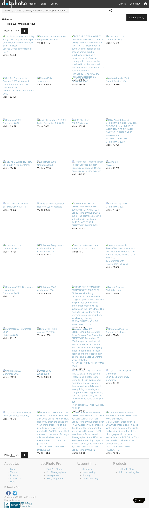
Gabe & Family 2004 (116, 81)
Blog (12, 469)
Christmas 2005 (114, 39)
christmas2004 (10, 335)
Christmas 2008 (45, 165)
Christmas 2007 (80, 81)
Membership (89, 472)
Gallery (54, 3)
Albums (33, 3)
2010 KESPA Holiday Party (16, 165)
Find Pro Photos (54, 469)
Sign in (122, 3)
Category (7, 19)
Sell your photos (54, 478)
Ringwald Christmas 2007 (50, 39)
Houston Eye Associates (49, 206)
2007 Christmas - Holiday (16, 415)
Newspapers (52, 475)
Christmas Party (45, 251)
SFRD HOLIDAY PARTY (14, 206)
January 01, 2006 (46, 332)
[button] (145, 4)
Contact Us (16, 478)
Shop (43, 3)
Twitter (15, 493)
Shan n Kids (43, 81)
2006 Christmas (80, 123)
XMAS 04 (111, 165)
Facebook (8, 493)
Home (7, 10)
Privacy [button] (14, 475)
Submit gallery (136, 17)
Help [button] (12, 481)
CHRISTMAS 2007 (115, 206)
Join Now (135, 3)
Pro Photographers (56, 472)
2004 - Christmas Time (83, 248)
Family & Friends (34, 10)
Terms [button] (13, 472)
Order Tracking (90, 478)
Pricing (86, 475)
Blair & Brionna (113, 290)
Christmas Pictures (116, 332)
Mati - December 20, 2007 (50, 123)
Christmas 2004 (11, 248)
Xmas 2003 (43, 373)
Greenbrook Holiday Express (86, 171)
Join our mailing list (129, 472)
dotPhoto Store (126, 469)
